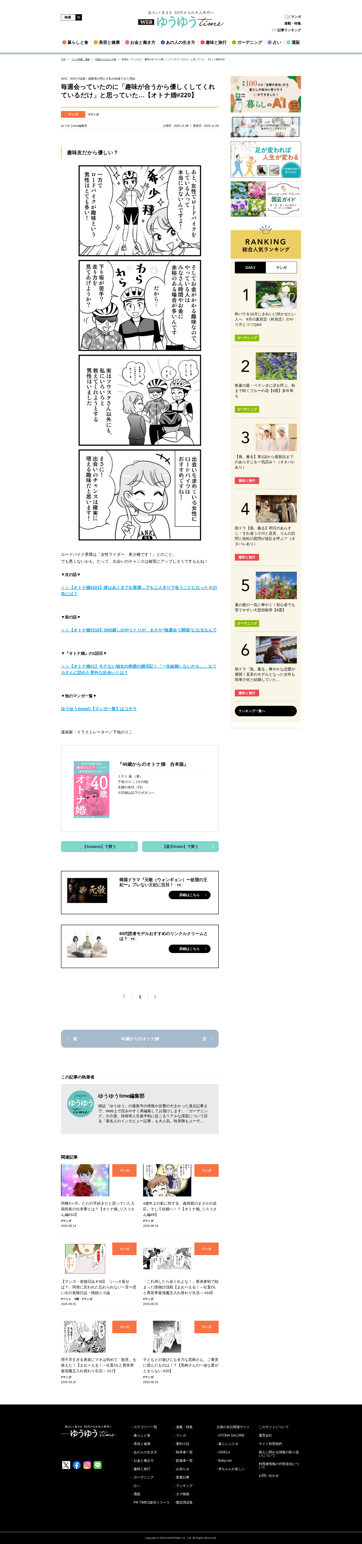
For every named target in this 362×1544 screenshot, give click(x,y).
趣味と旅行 (247, 480)
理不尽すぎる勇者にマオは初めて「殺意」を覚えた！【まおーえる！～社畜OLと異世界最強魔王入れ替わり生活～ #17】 (98, 1365)
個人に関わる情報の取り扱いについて (279, 1454)
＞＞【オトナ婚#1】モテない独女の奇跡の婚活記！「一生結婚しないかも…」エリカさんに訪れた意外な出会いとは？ (138, 669)
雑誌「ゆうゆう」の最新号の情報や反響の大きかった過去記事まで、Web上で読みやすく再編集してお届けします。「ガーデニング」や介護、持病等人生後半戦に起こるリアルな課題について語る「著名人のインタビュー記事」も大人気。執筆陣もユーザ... (153, 1113)
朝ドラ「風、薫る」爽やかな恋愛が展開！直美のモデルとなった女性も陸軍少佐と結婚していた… (265, 674)
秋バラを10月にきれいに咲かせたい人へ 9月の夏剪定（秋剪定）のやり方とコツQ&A (265, 319)
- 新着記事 (181, 1477)
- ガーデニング (143, 1477)
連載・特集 (292, 23)
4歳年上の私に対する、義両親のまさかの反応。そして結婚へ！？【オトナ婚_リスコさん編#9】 (180, 1209)
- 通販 (136, 1494)
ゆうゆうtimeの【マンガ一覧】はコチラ (99, 708)
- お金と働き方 (143, 1460)
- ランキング (183, 1485)
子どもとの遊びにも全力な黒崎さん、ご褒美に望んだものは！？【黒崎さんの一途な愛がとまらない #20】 (180, 1365)
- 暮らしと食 (141, 1435)
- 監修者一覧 (183, 1460)
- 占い (136, 1485)
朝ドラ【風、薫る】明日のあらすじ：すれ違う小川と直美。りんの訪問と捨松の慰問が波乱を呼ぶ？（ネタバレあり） (265, 536)
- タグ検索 (181, 1494)
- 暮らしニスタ (227, 1444)
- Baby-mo (224, 1460)
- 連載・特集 (183, 1427)
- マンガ (180, 1435)
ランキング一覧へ (251, 711)
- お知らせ (181, 1469)
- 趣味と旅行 (141, 1469)
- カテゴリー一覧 (144, 1427)
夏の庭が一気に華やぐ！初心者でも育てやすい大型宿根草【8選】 (265, 607)
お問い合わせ (269, 1475)
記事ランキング (289, 30)
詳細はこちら (190, 895)
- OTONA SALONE (230, 1435)
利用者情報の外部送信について (279, 1465)
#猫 (76, 1299)
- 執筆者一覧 (183, 1452)
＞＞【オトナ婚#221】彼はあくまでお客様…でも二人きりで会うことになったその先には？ (139, 590)
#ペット (66, 1299)
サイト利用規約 (270, 1444)
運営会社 (265, 1435)
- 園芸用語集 (183, 1502)
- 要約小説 (181, 1444)
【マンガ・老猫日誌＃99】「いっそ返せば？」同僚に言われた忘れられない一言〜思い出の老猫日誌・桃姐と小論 (98, 1287)
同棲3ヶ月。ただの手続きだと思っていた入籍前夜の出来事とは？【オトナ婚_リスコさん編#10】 (98, 1209)
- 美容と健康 (141, 1444)
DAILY (251, 268)
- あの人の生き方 (144, 1452)
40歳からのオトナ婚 (105, 59)
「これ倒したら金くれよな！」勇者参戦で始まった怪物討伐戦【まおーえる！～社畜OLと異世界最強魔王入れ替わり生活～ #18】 (180, 1287)
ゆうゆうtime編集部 (121, 1096)
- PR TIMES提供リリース (151, 1502)
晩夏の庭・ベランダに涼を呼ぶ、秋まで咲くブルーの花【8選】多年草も (265, 390)
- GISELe (223, 1452)
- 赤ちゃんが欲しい (230, 1469)
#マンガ (93, 114)
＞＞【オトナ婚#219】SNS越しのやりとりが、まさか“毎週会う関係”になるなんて (139, 630)
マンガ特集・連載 (80, 59)
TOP (63, 59)
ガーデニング (247, 338)
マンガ (296, 16)
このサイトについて (274, 1427)
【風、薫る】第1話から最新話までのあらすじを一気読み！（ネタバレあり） (265, 462)
